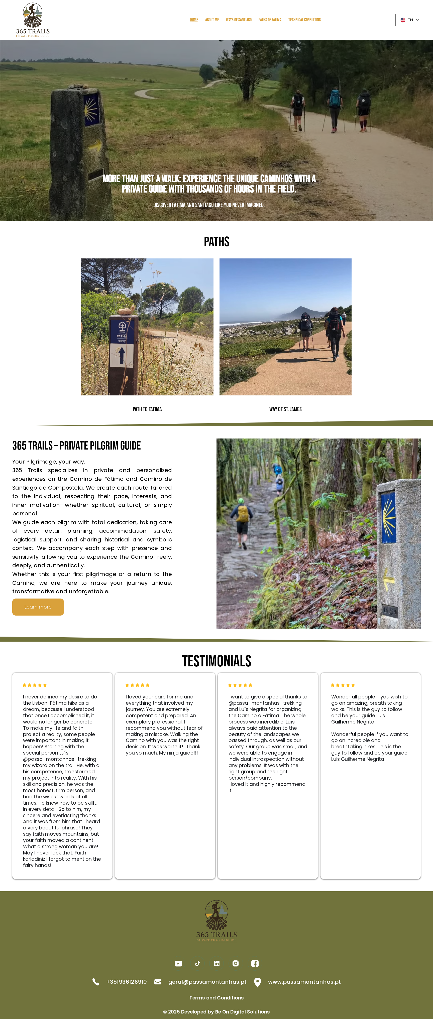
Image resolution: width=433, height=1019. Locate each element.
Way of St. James (285, 409)
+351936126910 (126, 982)
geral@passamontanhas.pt (207, 982)
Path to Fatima (147, 409)
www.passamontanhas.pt (304, 982)
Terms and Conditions (216, 997)
